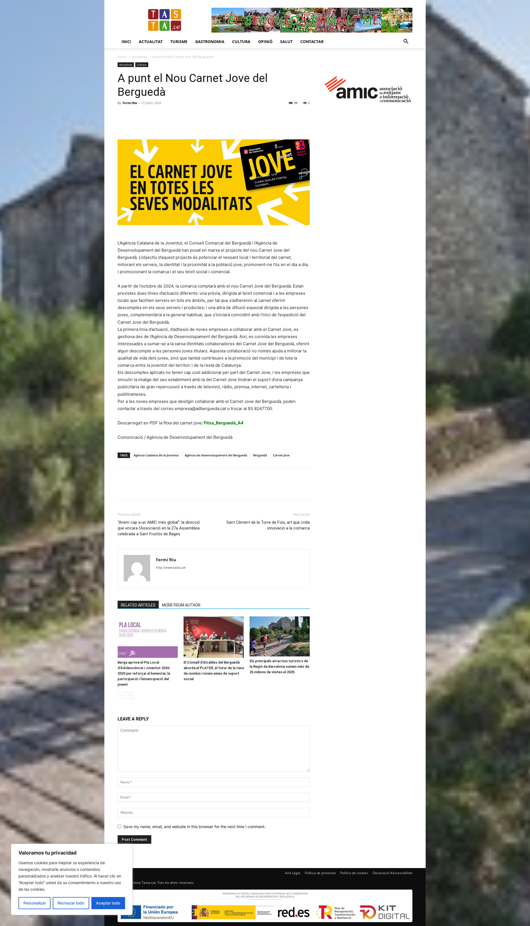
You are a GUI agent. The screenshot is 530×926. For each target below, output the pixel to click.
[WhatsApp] (161, 115)
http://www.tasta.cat (171, 568)
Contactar (312, 41)
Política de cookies (354, 873)
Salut (286, 41)
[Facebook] (123, 115)
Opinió (265, 41)
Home (122, 56)
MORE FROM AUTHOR (181, 605)
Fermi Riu (130, 103)
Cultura (241, 41)
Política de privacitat (320, 873)
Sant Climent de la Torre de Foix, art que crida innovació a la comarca (268, 525)
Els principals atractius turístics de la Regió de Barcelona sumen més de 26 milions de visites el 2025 (279, 666)
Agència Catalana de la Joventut (156, 455)
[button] (405, 42)
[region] (71, 879)
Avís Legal (292, 873)
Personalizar (34, 903)
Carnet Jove (281, 455)
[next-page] (129, 695)
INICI (126, 41)
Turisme (178, 41)
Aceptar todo (108, 903)
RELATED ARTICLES (138, 605)
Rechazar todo (71, 903)
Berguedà (260, 455)
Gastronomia (209, 41)
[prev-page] (121, 695)
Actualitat (151, 41)
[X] (135, 115)
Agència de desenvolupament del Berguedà (216, 455)
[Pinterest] (148, 115)
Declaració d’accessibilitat (392, 873)
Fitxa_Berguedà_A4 (223, 422)
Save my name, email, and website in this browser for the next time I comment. (194, 826)
